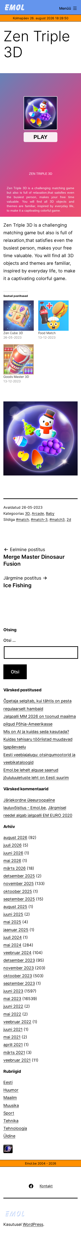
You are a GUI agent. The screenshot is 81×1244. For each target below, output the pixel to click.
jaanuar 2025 (15, 929)
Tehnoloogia (15, 1128)
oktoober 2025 (17, 891)
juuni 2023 (13, 991)
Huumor (10, 1090)
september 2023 (19, 983)
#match (22, 519)
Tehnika (10, 1120)
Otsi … (9, 640)
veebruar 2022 (17, 1021)
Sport (8, 1113)
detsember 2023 (19, 960)
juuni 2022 (13, 1006)
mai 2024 (12, 945)
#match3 (57, 519)
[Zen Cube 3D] (18, 315)
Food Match (47, 333)
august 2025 (15, 906)
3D (27, 513)
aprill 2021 (13, 1044)
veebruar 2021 (17, 1060)
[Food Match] (53, 315)
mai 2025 (12, 922)
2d (69, 519)
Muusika (11, 1105)
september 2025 (19, 899)
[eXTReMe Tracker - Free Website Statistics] (8, 1148)
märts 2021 (14, 1052)
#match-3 (39, 519)
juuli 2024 (12, 937)
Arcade (38, 513)
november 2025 (18, 883)
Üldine (9, 1136)
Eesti (8, 1082)
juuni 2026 (13, 853)
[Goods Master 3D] (18, 359)
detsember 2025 (19, 876)
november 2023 (18, 968)
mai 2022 (12, 1014)
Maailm (10, 1097)
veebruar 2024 (17, 952)
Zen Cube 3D (13, 333)
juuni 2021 (12, 1029)
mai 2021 (11, 1037)
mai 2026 (12, 860)
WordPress (33, 1224)
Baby (50, 513)
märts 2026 (14, 868)
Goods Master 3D (16, 377)
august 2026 (15, 837)
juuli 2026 (12, 845)
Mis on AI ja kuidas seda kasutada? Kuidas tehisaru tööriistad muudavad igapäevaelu (37, 739)
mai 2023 (12, 998)
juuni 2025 (13, 914)
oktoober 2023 (17, 975)
